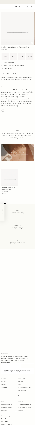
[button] (2, 212)
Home (2, 10)
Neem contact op (5, 416)
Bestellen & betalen (6, 413)
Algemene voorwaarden (24, 404)
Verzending (4, 418)
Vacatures (20, 395)
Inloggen (3, 381)
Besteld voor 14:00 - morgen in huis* (14, 65)
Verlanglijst (4, 387)
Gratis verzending (9, 62)
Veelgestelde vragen (6, 404)
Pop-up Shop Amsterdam (24, 387)
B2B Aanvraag (22, 390)
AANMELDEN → (27, 365)
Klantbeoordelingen (6, 407)
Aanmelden (4, 384)
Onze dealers (21, 393)
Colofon (20, 416)
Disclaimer (21, 413)
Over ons (20, 381)
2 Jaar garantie (8, 68)
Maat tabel (4, 410)
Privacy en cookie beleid (24, 407)
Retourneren (4, 421)
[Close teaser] (5, 204)
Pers (19, 384)
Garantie (20, 410)
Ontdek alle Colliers (17, 152)
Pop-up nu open (23, 1)
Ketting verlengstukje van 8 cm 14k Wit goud (9, 188)
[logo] (17, 6)
